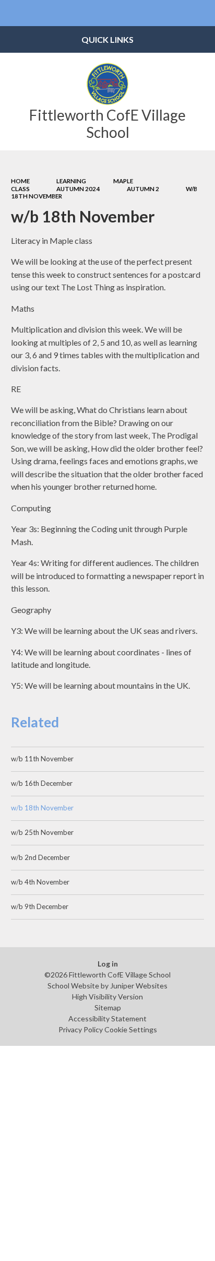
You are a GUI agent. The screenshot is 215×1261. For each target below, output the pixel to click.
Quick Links (107, 39)
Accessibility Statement (107, 1018)
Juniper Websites (139, 985)
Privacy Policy (80, 1029)
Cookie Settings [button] (130, 1029)
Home (20, 181)
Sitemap (107, 1007)
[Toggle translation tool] (176, 13)
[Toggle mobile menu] (13, 13)
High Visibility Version (107, 996)
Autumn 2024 (78, 188)
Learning (71, 181)
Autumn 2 (143, 188)
